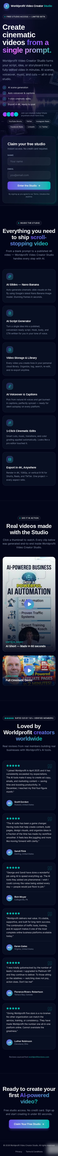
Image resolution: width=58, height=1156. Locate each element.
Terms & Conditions (34, 1151)
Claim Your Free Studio (29, 1124)
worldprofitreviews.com (39, 1057)
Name (10, 155)
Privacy (18, 1151)
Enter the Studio (29, 185)
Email (11, 169)
